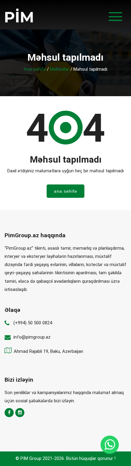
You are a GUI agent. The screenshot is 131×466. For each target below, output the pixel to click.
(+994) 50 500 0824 (32, 323)
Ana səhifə (35, 69)
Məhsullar (59, 69)
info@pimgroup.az (32, 337)
